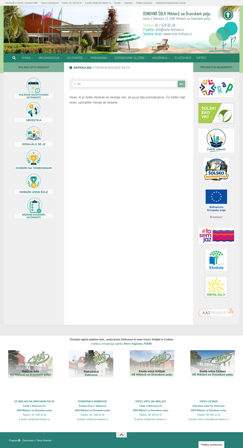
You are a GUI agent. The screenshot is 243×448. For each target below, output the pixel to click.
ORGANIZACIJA (48, 57)
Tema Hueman (43, 440)
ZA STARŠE (75, 57)
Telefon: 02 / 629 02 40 (71, 3)
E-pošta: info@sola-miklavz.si (98, 3)
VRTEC (201, 57)
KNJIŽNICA (159, 57)
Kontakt (117, 3)
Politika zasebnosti (144, 3)
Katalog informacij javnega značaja (171, 3)
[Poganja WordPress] (19, 440)
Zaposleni (128, 3)
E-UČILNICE (183, 57)
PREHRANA (99, 57)
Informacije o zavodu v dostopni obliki (21, 3)
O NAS (26, 57)
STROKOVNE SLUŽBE (130, 57)
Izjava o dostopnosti (49, 3)
